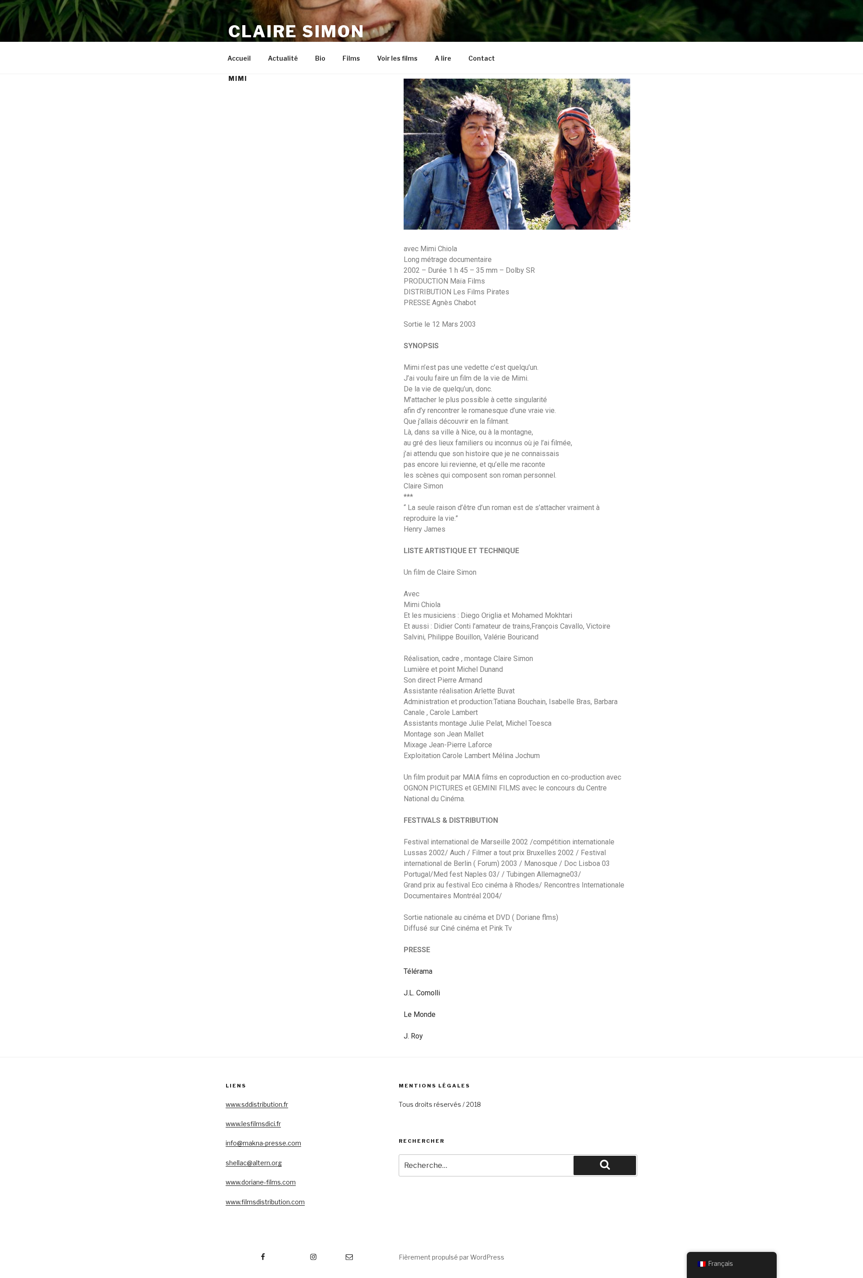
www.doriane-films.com (261, 1182)
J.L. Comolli (422, 993)
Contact (481, 58)
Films (351, 58)
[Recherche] (605, 1165)
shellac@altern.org (254, 1163)
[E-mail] (339, 1254)
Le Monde (420, 1014)
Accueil (239, 58)
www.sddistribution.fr (257, 1104)
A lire (443, 58)
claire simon (296, 31)
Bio (320, 58)
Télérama (418, 971)
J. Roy (413, 1036)
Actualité (283, 58)
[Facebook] (246, 1254)
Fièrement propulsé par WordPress (451, 1257)
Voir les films (397, 58)
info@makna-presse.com (263, 1143)
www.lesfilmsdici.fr (253, 1123)
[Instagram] (296, 1254)
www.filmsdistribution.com (265, 1202)
